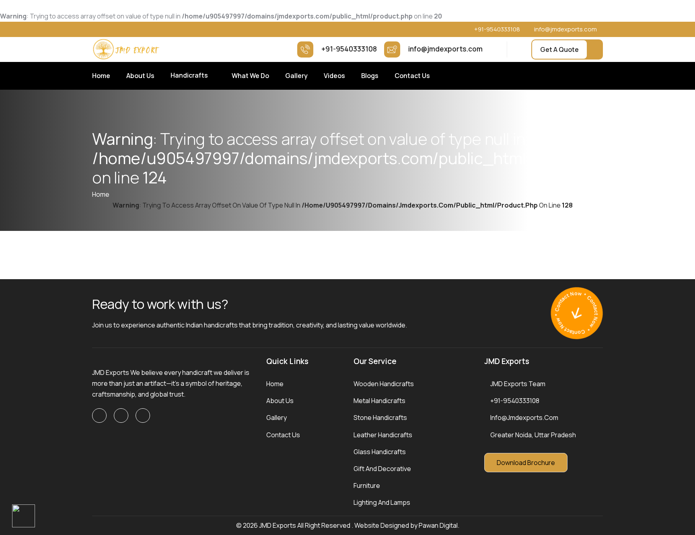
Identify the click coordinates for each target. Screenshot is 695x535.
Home (101, 75)
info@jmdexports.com (565, 29)
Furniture (367, 485)
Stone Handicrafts (380, 417)
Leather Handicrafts (383, 434)
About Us (140, 75)
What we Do (250, 75)
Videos (334, 75)
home (100, 194)
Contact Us (412, 75)
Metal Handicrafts (379, 400)
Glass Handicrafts (380, 451)
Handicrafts (189, 75)
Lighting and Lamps (382, 502)
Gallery (296, 75)
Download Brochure (526, 462)
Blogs (369, 75)
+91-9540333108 (497, 29)
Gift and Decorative (382, 468)
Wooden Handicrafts (384, 383)
